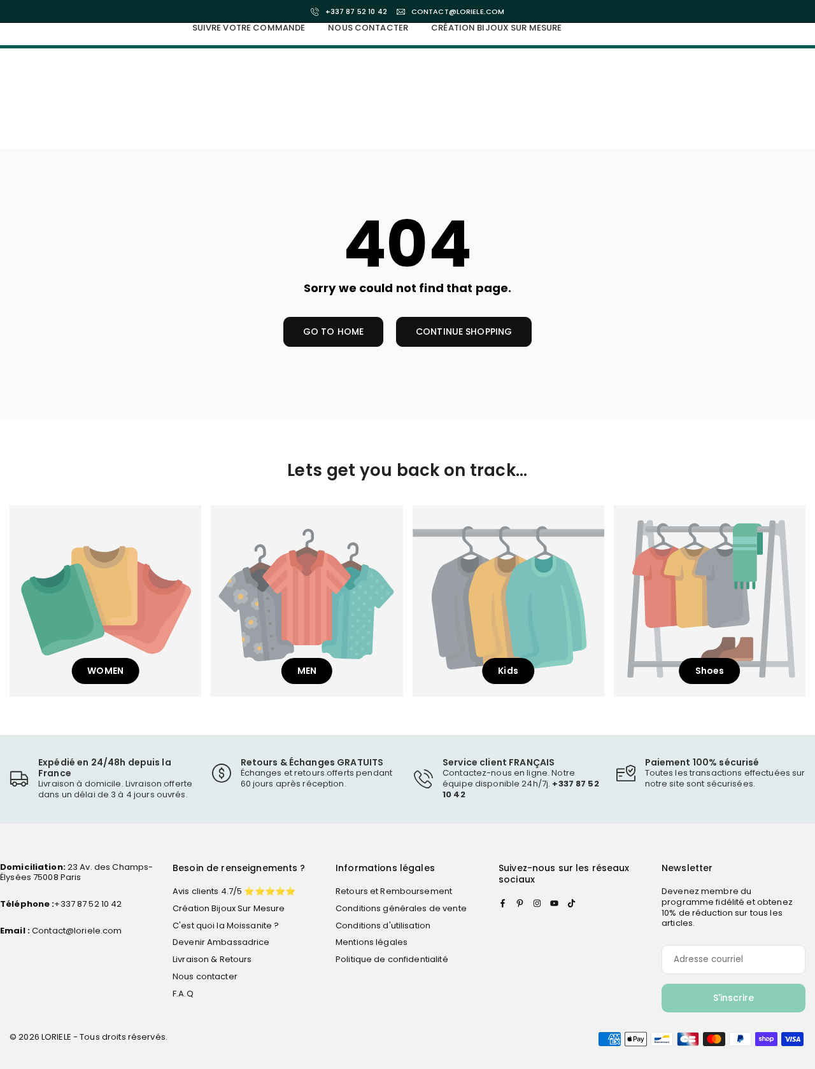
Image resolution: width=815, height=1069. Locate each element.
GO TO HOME (333, 331)
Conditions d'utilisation (383, 925)
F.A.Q (183, 994)
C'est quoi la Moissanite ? (226, 925)
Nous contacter (368, 28)
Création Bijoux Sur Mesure (229, 908)
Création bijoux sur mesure (496, 28)
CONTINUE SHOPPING (464, 331)
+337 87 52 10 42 (356, 12)
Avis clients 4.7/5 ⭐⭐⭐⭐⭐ (234, 891)
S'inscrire (733, 997)
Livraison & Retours (212, 959)
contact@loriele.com (457, 12)
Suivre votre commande (249, 28)
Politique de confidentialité (392, 959)
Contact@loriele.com (76, 931)
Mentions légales (372, 942)
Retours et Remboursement (394, 891)
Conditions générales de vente (401, 908)
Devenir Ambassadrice (221, 942)
